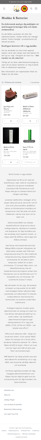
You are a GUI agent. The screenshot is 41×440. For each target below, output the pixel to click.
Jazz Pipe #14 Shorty (9, 107)
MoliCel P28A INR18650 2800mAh (28, 108)
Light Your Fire (19, 428)
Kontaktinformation (22, 437)
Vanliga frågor (9, 400)
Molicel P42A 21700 (9, 148)
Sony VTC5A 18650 (28, 148)
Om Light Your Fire (11, 414)
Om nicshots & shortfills (13, 404)
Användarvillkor (25, 430)
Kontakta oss (9, 390)
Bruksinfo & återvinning (13, 409)
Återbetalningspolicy (14, 434)
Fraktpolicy (35, 430)
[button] (4, 8)
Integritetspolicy (14, 430)
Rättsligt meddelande (29, 434)
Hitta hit (7, 395)
